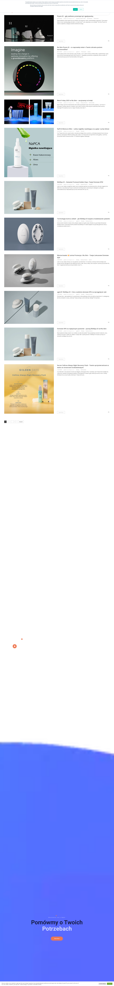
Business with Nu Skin (81, 18)
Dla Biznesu (89, 18)
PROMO (82, 131)
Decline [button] (81, 9)
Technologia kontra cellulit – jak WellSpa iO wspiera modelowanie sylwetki (83, 219)
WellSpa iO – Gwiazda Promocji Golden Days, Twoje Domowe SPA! (80, 182)
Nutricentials (91, 102)
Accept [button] (75, 9)
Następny (17, 422)
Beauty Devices (84, 102)
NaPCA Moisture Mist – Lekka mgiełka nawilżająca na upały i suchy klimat (83, 129)
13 (14, 421)
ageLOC (78, 51)
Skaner (89, 51)
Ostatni (21, 421)
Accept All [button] (110, 983)
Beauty (77, 102)
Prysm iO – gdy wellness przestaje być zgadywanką (75, 16)
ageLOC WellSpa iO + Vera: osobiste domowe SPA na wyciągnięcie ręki (81, 292)
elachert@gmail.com (70, 18)
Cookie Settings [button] (102, 983)
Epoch (90, 259)
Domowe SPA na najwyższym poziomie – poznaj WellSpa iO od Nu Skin (81, 329)
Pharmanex (96, 18)
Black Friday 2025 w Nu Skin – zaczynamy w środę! (75, 100)
